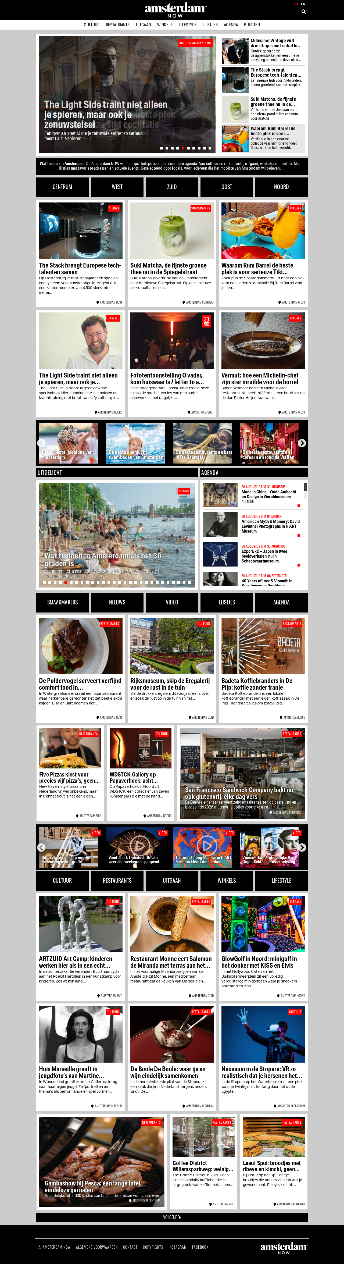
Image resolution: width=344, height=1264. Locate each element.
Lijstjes (210, 24)
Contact (130, 1247)
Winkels (165, 24)
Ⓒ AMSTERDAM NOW (54, 1247)
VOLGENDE (171, 1217)
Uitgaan (143, 24)
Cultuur (91, 24)
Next (302, 443)
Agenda (231, 24)
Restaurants (118, 24)
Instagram (178, 1247)
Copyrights (153, 1247)
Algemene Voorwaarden (97, 1247)
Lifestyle (187, 24)
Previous (42, 443)
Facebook (200, 1247)
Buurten (252, 24)
